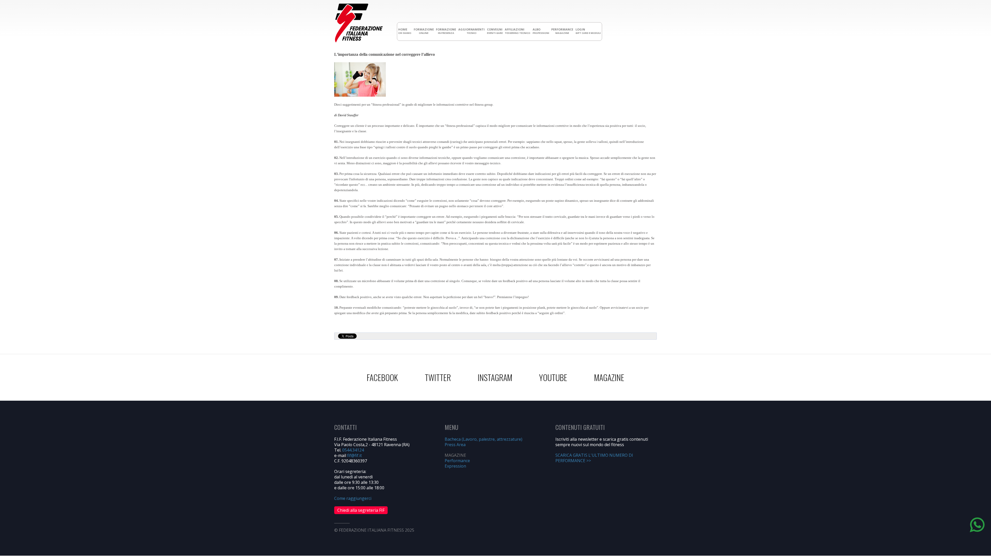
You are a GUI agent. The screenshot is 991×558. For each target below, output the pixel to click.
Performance (457, 460)
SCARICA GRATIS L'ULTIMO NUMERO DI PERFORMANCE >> (594, 457)
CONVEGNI (495, 31)
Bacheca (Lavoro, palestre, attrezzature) (483, 439)
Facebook (382, 377)
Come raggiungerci (352, 498)
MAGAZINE (609, 377)
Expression (455, 466)
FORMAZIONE (424, 31)
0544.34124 (353, 450)
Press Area (455, 444)
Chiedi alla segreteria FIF (361, 510)
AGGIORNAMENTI (471, 31)
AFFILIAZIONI (517, 31)
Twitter (438, 377)
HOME (404, 31)
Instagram (495, 377)
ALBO (541, 31)
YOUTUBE (553, 377)
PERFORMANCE (562, 31)
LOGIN (588, 31)
